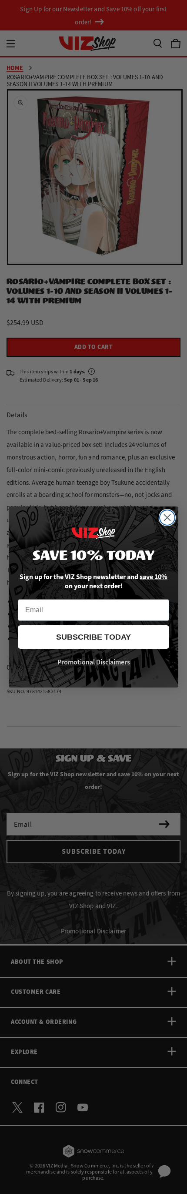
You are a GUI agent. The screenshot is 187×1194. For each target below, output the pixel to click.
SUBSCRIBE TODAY (93, 637)
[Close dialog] (167, 517)
